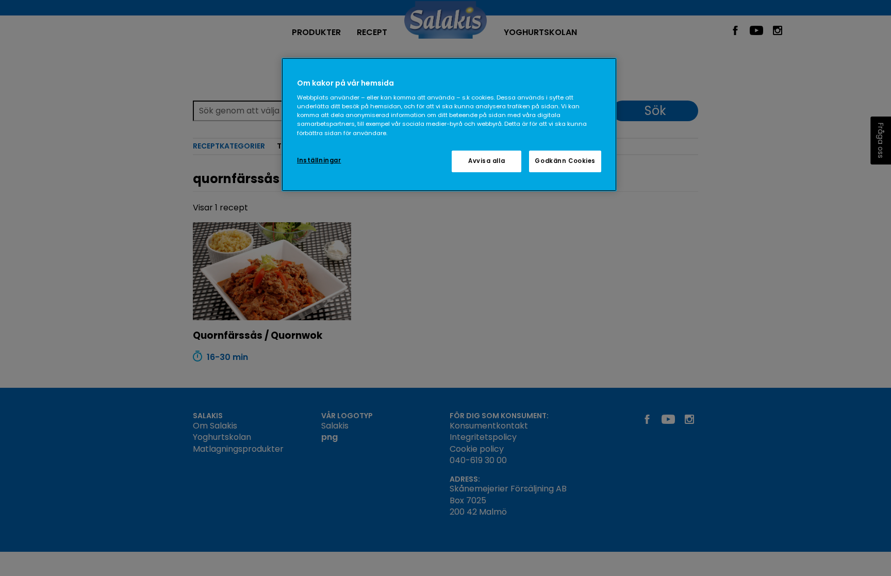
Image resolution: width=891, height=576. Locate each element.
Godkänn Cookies (565, 161)
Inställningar (319, 160)
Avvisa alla (486, 161)
